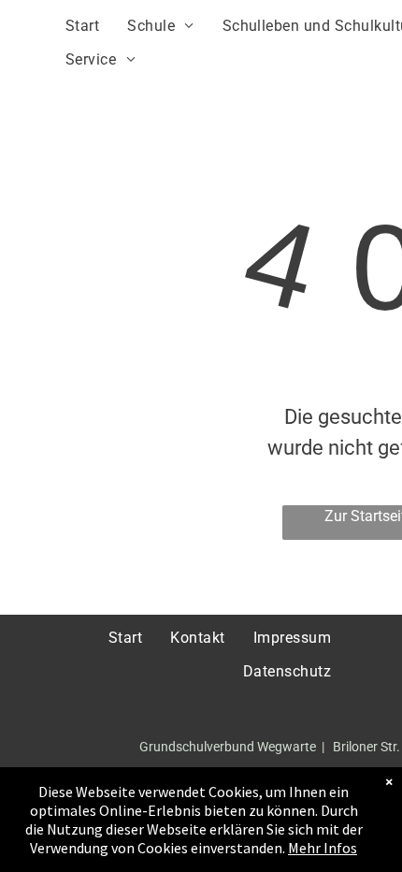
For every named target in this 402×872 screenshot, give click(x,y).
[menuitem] (82, 26)
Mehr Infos (322, 847)
